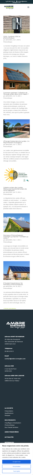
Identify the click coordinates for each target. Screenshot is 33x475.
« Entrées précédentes (9, 308)
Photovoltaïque (7, 42)
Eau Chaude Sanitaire (11, 427)
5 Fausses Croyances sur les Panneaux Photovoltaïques (13, 283)
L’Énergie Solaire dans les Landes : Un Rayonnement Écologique (16, 142)
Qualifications (9, 413)
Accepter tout (16, 462)
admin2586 (9, 40)
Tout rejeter (16, 471)
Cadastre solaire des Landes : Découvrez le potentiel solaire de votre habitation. (15, 189)
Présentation (9, 411)
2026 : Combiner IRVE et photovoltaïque (11, 37)
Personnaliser (16, 466)
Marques (7, 415)
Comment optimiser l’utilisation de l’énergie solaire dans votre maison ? (16, 93)
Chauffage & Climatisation (13, 423)
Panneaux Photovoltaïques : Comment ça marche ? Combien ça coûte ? (15, 236)
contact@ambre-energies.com (15, 359)
